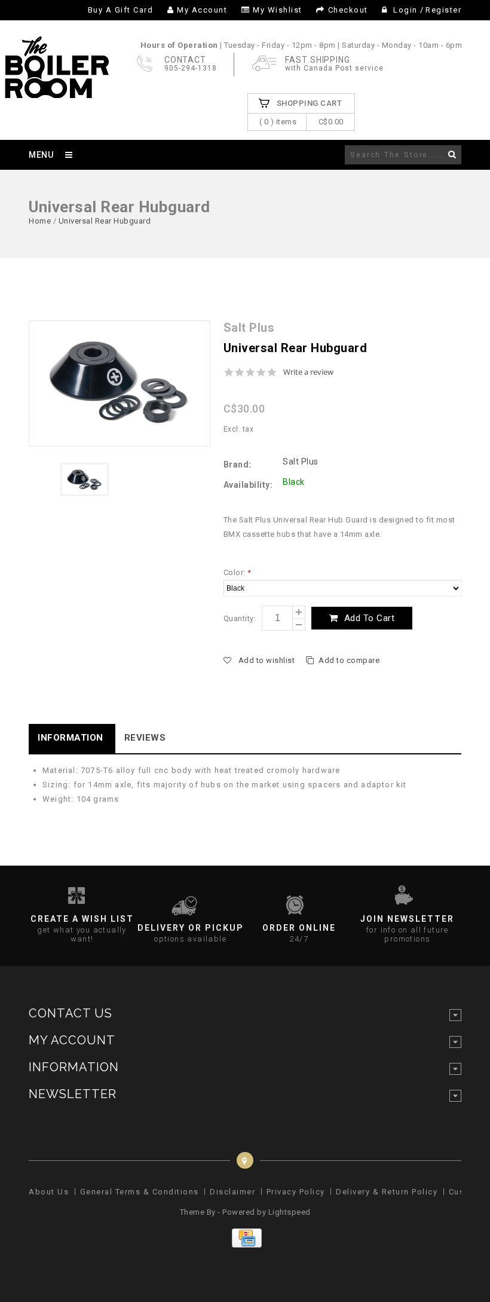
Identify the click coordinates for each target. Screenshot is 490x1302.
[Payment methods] (245, 1244)
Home (40, 220)
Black (294, 482)
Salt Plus (300, 461)
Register (443, 9)
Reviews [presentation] (145, 737)
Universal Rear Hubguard (105, 220)
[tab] (72, 738)
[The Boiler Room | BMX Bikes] (56, 93)
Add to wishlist (266, 660)
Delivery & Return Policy (386, 1191)
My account (202, 9)
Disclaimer (232, 1191)
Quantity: (239, 618)
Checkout (348, 9)
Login (406, 9)
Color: (237, 572)
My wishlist (277, 9)
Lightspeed (289, 1212)
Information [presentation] (70, 737)
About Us (49, 1191)
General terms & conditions (139, 1191)
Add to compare (348, 660)
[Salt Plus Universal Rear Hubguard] (119, 383)
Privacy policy (296, 1191)
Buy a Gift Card (121, 9)
